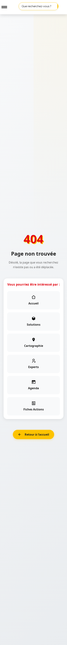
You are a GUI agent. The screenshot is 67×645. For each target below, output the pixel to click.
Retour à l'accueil (37, 434)
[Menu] (3, 7)
